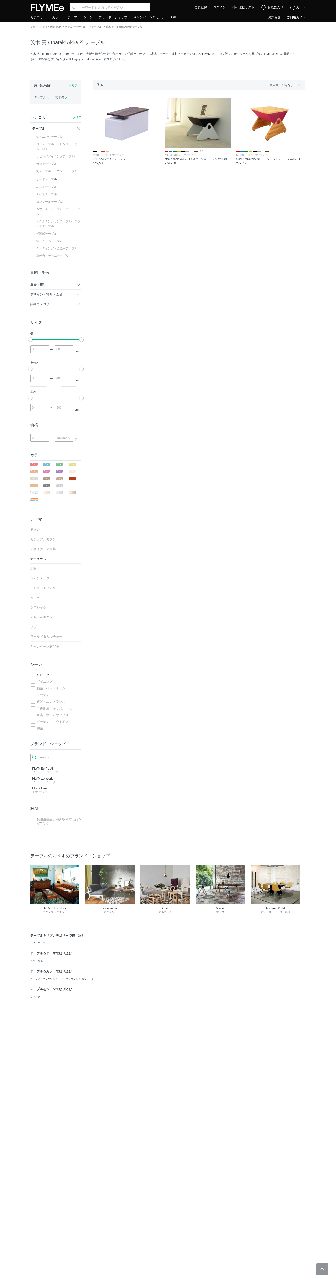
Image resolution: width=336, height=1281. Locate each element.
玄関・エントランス (51, 701)
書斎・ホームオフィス (53, 715)
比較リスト (247, 7)
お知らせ (274, 17)
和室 (40, 728)
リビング (43, 675)
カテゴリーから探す (76, 26)
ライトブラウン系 (68, 979)
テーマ (72, 17)
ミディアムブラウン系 (42, 979)
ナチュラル (36, 961)
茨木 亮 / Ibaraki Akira (54, 42)
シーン (88, 17)
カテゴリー (38, 17)
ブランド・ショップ (113, 17)
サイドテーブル (38, 943)
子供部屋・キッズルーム (54, 708)
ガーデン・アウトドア (53, 721)
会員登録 (200, 7)
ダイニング (45, 681)
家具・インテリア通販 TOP (45, 26)
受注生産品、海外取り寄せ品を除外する (59, 821)
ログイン (219, 7)
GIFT (175, 17)
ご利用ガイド (296, 17)
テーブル (97, 26)
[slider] (30, 340)
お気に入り (275, 7)
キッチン (43, 695)
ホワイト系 (87, 979)
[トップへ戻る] (322, 1269)
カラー (57, 17)
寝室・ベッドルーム (51, 688)
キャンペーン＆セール (149, 17)
